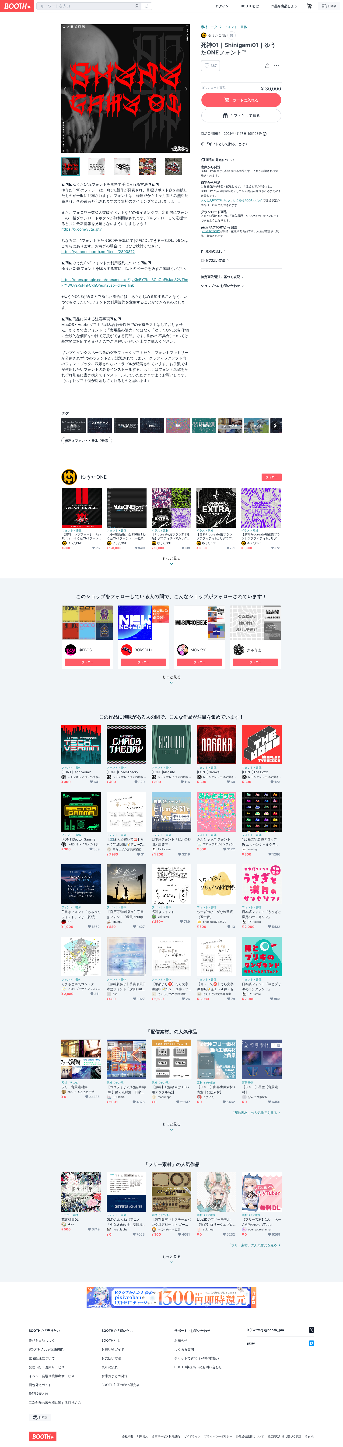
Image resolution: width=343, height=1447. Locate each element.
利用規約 (142, 1436)
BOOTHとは (250, 6)
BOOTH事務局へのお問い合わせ (198, 1367)
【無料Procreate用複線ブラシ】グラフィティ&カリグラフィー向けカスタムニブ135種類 (260, 536)
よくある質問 (184, 1349)
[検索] (137, 6)
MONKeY (198, 650)
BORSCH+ (144, 650)
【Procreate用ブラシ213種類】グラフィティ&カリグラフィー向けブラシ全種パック (171, 536)
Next (186, 88)
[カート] (232, 35)
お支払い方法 (215, 260)
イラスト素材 (160, 530)
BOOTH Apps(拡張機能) (47, 1349)
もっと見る (171, 677)
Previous (65, 88)
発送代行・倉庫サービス (47, 1367)
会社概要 (127, 1436)
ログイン (222, 6)
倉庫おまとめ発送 (115, 1376)
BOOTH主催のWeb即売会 (121, 1385)
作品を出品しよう (284, 6)
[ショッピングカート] (309, 6)
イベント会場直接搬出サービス (51, 1376)
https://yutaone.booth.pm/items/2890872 (98, 251)
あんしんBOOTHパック (216, 200)
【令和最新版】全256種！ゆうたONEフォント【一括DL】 (126, 536)
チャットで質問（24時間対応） (197, 1358)
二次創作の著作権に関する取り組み (55, 1402)
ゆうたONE (94, 477)
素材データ (209, 27)
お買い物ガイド (113, 1349)
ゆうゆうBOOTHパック (248, 200)
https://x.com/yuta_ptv (81, 229)
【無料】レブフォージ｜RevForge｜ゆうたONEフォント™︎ (82, 536)
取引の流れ (214, 251)
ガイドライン (192, 1436)
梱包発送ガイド (40, 1385)
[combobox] (88, 6)
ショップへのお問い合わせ (220, 286)
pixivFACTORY (210, 231)
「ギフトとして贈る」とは (225, 144)
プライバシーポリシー (218, 1436)
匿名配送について (42, 1358)
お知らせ (180, 1340)
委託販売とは (38, 1394)
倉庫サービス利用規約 (166, 1436)
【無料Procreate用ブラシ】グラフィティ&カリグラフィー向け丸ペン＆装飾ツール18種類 (215, 536)
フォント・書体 (235, 27)
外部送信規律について (250, 1436)
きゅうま (254, 650)
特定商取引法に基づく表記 (220, 277)
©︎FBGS (85, 650)
